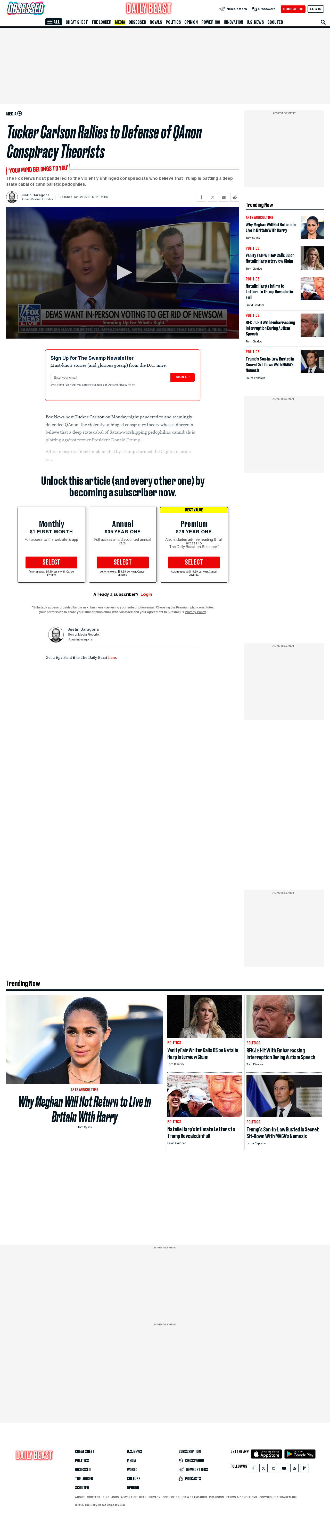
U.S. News (255, 22)
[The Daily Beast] (149, 9)
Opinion (191, 22)
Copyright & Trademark (278, 1497)
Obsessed (137, 22)
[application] (122, 273)
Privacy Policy (127, 385)
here (112, 657)
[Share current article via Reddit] (234, 197)
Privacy (154, 1497)
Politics (173, 22)
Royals (156, 22)
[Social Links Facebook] (253, 1469)
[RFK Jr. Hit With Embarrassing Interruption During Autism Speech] (312, 335)
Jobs (115, 1497)
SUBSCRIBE (293, 9)
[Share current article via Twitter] (212, 197)
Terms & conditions (241, 1497)
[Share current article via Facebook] (201, 197)
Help (142, 1497)
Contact (94, 1497)
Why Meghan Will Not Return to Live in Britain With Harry (84, 1109)
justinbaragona (81, 639)
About (80, 1497)
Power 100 (210, 22)
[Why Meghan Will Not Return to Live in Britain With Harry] (312, 237)
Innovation (233, 22)
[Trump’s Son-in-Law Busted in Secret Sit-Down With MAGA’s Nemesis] (312, 372)
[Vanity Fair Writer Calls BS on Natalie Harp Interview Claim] (312, 268)
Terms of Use (105, 385)
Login (146, 594)
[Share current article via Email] (223, 197)
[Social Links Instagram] (274, 1469)
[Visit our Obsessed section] (42, 9)
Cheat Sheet (77, 22)
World (132, 1470)
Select (52, 562)
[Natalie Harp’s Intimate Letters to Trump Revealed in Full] (312, 299)
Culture (133, 1479)
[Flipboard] (305, 1469)
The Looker (101, 22)
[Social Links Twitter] (263, 1469)
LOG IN (315, 9)
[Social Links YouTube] (284, 1469)
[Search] (323, 22)
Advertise (129, 1497)
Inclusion (216, 1497)
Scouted (275, 22)
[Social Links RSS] (294, 1469)
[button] (122, 272)
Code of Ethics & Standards (184, 1497)
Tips (106, 1497)
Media (120, 22)
